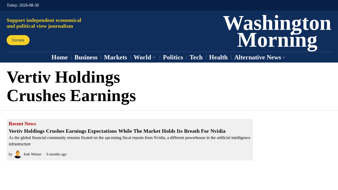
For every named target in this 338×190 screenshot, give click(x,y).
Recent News (22, 123)
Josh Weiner (32, 154)
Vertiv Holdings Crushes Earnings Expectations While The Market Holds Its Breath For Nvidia (117, 131)
